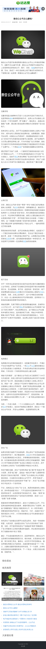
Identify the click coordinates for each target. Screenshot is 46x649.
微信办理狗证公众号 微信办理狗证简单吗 (17, 604)
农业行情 (15, 22)
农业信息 (23, 3)
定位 (28, 366)
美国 (28, 455)
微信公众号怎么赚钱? (10, 608)
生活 (33, 366)
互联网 (8, 239)
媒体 (11, 118)
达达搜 (23, 646)
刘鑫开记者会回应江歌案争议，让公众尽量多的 (19, 626)
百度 (19, 147)
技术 (4, 407)
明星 (24, 241)
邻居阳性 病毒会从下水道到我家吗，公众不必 (19, 622)
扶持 (16, 207)
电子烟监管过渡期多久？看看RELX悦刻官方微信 (20, 619)
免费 (18, 292)
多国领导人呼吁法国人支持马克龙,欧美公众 (18, 629)
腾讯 (16, 157)
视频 (33, 68)
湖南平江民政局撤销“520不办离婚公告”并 (17, 611)
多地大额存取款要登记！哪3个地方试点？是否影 (20, 615)
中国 (41, 292)
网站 (21, 307)
